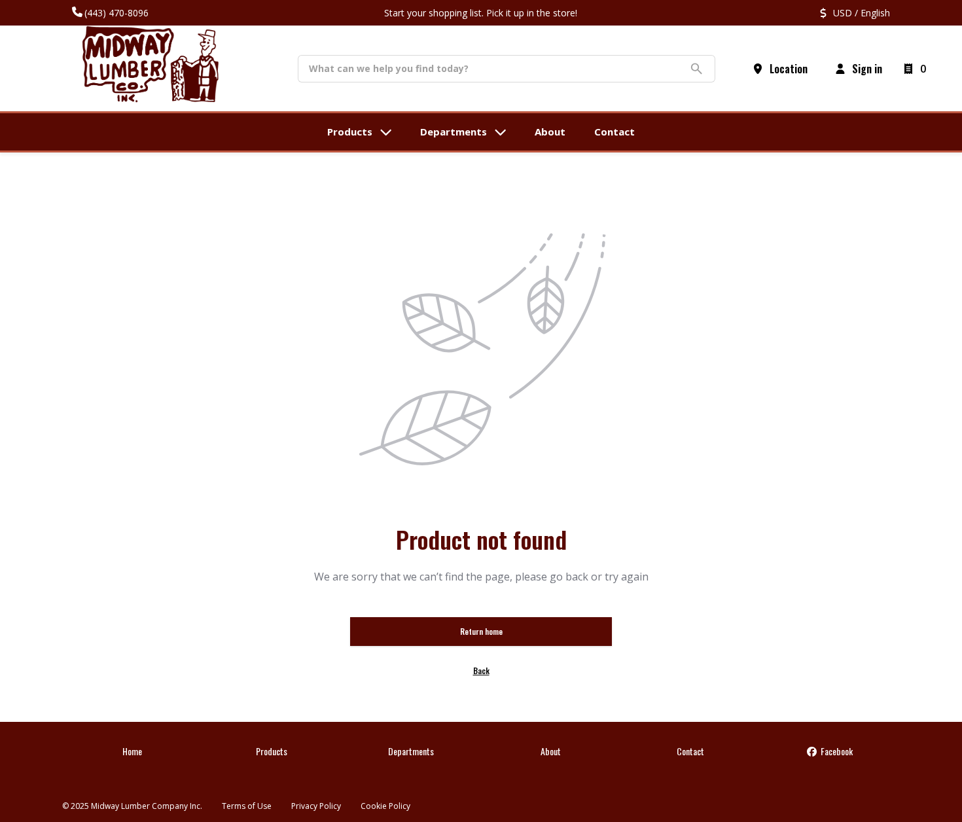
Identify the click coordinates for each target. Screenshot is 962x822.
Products (271, 751)
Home (132, 751)
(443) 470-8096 (116, 13)
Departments (411, 751)
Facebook (836, 751)
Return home (481, 631)
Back (481, 670)
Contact (690, 751)
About (551, 751)
